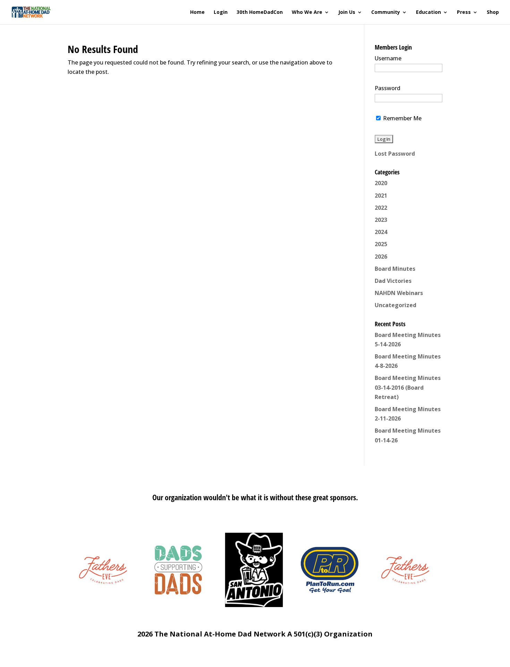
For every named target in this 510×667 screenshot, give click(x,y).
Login (221, 12)
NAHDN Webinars (399, 293)
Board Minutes (395, 268)
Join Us (346, 12)
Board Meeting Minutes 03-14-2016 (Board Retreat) (408, 387)
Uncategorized (395, 305)
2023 (381, 220)
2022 (381, 207)
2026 (381, 256)
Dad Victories (393, 281)
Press (464, 12)
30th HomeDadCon (260, 12)
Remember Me (402, 118)
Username (388, 58)
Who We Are (307, 12)
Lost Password (395, 153)
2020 (381, 183)
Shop (493, 12)
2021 (381, 195)
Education (428, 12)
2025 (381, 244)
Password (387, 88)
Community (385, 12)
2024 (381, 232)
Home (197, 12)
